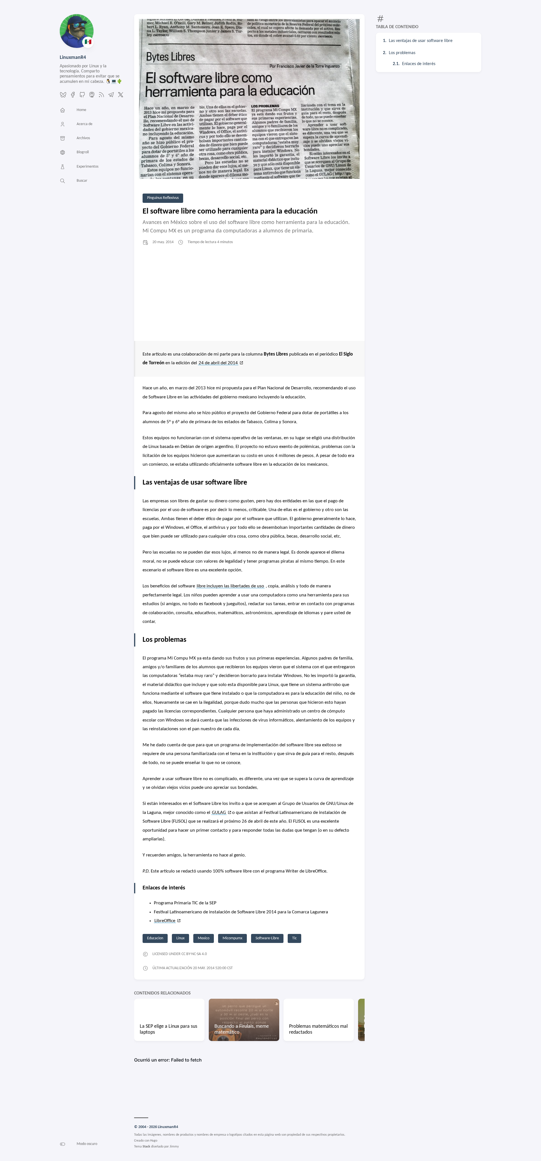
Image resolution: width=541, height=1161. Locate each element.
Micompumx (232, 938)
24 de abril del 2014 (218, 363)
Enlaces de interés (418, 64)
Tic (294, 938)
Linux (180, 938)
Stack (146, 1146)
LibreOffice (164, 920)
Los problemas (402, 53)
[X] (120, 97)
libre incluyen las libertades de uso (230, 586)
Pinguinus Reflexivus (163, 198)
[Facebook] (72, 97)
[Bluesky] (63, 97)
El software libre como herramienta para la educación (230, 212)
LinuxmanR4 (73, 57)
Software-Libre (267, 938)
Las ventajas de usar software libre (421, 41)
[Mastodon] (91, 97)
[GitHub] (82, 97)
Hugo (153, 1140)
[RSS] (101, 97)
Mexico (203, 938)
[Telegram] (111, 97)
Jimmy (174, 1146)
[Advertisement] (249, 293)
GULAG (219, 812)
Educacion (155, 938)
